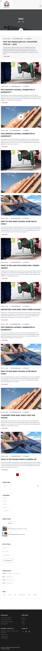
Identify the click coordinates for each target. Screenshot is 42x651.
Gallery (23, 621)
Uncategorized (6, 510)
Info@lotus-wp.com (4, 634)
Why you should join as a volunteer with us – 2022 (17, 528)
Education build (22, 594)
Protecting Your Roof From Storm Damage (21, 309)
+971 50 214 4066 (4, 638)
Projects (23, 617)
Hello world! (10, 523)
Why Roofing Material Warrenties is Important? (16, 534)
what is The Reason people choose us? (19, 459)
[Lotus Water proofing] (6, 4)
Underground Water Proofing (6, 621)
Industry (29, 594)
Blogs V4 (5, 507)
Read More (7, 56)
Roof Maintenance (4, 623)
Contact (23, 623)
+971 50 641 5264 (4, 636)
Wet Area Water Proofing (6, 619)
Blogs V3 (5, 504)
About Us (23, 619)
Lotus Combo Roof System (6, 617)
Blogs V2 (5, 501)
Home (19, 21)
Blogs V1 (5, 498)
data (23, 21)
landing (35, 594)
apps (4, 594)
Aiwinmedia (7, 648)
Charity (10, 594)
